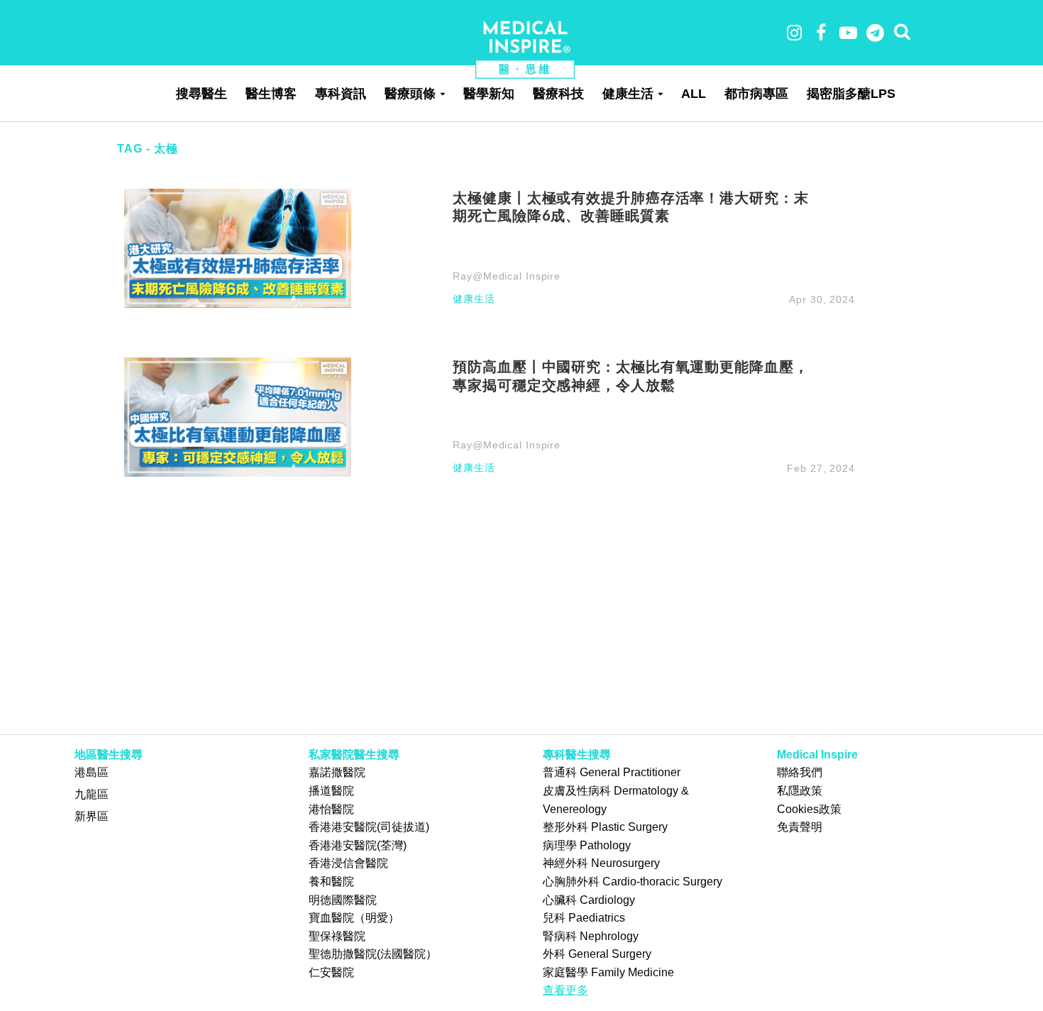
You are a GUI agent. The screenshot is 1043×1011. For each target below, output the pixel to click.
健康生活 (627, 94)
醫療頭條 (410, 94)
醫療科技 (558, 94)
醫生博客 (271, 94)
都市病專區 (756, 94)
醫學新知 (488, 94)
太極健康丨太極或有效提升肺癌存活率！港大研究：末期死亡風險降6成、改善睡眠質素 (630, 206)
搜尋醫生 (201, 94)
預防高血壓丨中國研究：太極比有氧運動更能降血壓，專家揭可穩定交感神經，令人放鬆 (630, 375)
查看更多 (565, 990)
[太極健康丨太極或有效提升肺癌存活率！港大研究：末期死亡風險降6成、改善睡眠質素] (237, 247)
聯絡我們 (799, 772)
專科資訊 (340, 94)
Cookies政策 (809, 809)
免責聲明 (799, 827)
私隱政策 (799, 791)
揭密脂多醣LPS (851, 94)
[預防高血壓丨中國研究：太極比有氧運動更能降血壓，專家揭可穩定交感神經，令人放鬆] (237, 416)
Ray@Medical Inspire (507, 276)
